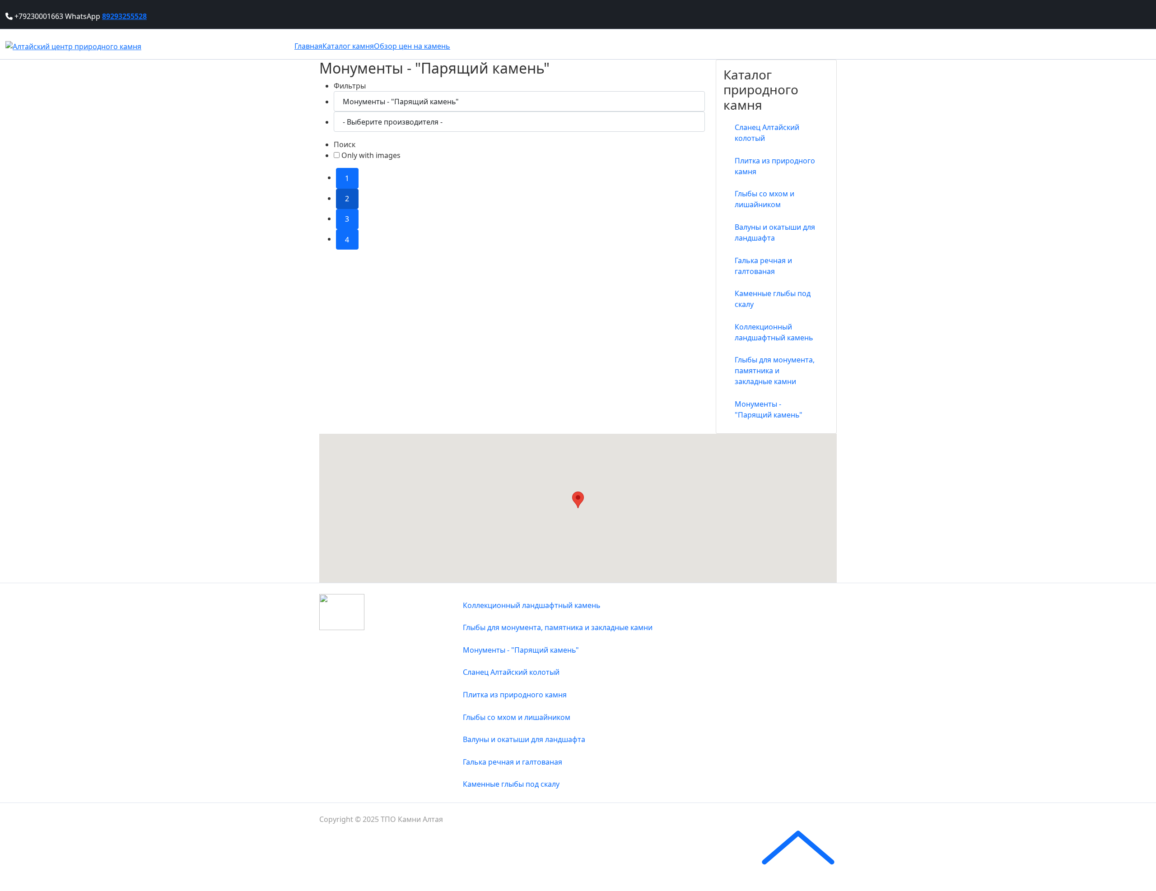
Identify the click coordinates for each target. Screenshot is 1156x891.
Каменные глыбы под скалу (773, 298)
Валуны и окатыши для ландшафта (775, 232)
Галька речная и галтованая (763, 265)
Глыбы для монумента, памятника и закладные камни (775, 370)
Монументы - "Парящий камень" (768, 409)
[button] (578, 500)
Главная (308, 46)
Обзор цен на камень (412, 46)
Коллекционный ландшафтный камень (774, 332)
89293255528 (124, 16)
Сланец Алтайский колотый (767, 132)
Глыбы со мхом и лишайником (764, 199)
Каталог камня (348, 46)
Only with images (370, 155)
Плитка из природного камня (775, 166)
